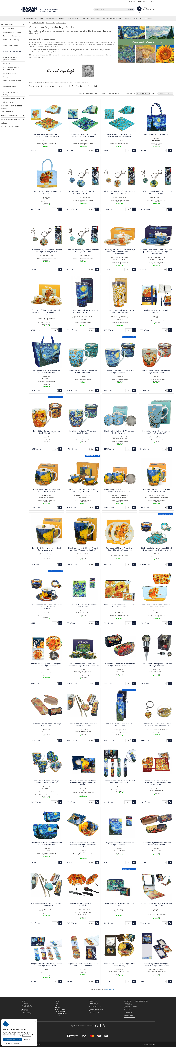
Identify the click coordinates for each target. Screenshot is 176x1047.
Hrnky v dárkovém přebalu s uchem (12, 82)
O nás (56, 1005)
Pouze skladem (115, 93)
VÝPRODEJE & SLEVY (10, 102)
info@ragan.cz (128, 1012)
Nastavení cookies (128, 1015)
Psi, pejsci (6, 63)
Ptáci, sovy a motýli (9, 73)
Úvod (56, 1003)
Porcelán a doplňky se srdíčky (10, 93)
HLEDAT (130, 9)
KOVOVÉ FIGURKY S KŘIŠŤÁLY (112, 18)
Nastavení (27, 1040)
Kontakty (57, 1015)
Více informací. (26, 1036)
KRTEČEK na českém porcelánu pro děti (10, 58)
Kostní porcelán (8, 28)
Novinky (57, 1007)
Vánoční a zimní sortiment (12, 98)
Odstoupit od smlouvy (129, 1017)
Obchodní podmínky (61, 1013)
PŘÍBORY (127, 18)
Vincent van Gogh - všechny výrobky (12, 53)
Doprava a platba (60, 1011)
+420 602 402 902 (26, 1005)
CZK (151, 1)
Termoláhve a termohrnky (12, 32)
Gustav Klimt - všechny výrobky (10, 47)
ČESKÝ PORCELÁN (73, 18)
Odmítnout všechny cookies (11, 1043)
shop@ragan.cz (26, 1003)
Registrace (143, 1)
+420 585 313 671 (94, 1012)
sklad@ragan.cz (94, 1010)
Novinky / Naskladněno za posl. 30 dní (92, 93)
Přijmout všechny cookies (13, 1040)
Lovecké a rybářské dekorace (9, 88)
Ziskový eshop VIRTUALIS (148, 1044)
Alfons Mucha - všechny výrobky (11, 41)
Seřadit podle (130, 93)
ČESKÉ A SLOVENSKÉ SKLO (91, 18)
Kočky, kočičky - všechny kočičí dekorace (11, 68)
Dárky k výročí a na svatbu (12, 36)
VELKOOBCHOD (60, 1009)
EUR (154, 1)
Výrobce (155, 93)
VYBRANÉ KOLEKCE (30, 18)
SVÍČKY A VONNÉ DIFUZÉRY (142, 18)
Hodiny (5, 77)
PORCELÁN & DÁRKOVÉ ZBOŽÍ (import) (52, 18)
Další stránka (109, 989)
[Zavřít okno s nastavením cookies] (35, 1021)
